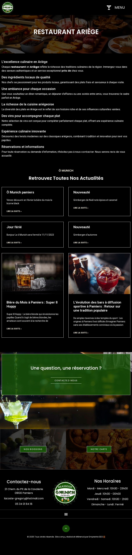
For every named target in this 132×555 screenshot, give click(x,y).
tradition (90, 136)
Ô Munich (66, 170)
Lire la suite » (14, 211)
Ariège (34, 67)
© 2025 (30, 536)
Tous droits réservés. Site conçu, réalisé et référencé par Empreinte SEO (68, 536)
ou (74, 94)
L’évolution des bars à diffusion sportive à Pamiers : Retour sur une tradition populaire (97, 306)
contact (86, 152)
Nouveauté (81, 192)
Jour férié (14, 227)
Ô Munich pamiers (20, 192)
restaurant (18, 67)
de (90, 67)
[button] (66, 514)
